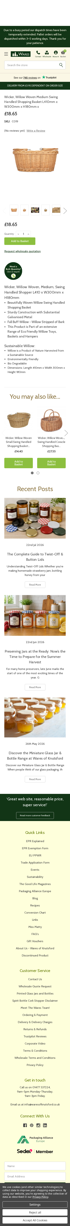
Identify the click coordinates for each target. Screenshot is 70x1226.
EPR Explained (35, 841)
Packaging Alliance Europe (35, 891)
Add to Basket (18, 463)
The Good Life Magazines (35, 884)
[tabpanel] (18, 438)
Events (35, 869)
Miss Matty (35, 927)
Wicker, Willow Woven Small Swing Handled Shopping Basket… (18, 442)
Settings (35, 1205)
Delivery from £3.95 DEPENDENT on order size (35, 85)
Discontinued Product (35, 955)
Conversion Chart (35, 912)
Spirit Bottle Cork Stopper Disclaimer (35, 1000)
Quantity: (9, 233)
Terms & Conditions (35, 1050)
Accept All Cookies (35, 1220)
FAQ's (35, 934)
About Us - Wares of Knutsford (35, 948)
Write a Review (36, 130)
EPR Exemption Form (35, 848)
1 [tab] (32, 473)
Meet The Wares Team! (35, 1007)
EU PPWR (35, 855)
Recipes (35, 905)
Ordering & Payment (35, 1015)
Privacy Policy (35, 1065)
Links (35, 919)
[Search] (61, 65)
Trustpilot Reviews (35, 1036)
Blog (35, 898)
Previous (4, 210)
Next (65, 210)
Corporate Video (35, 1043)
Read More (35, 584)
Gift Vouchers (35, 941)
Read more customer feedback (35, 815)
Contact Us (35, 979)
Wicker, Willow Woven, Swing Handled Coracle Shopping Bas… (51, 442)
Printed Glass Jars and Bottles (35, 993)
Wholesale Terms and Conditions (35, 1058)
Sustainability (35, 877)
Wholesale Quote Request (35, 986)
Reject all (35, 1212)
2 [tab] (38, 473)
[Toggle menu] (6, 54)
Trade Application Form (35, 862)
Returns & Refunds (35, 1029)
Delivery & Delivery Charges (35, 1022)
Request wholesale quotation (22, 251)
